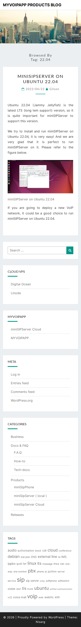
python (52, 571)
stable (11, 588)
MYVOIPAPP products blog (32, 5)
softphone (51, 580)
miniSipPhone (24, 487)
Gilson (54, 89)
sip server (32, 580)
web (41, 597)
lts (39, 563)
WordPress (56, 617)
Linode (16, 293)
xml (57, 597)
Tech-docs (22, 470)
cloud (53, 550)
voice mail (19, 597)
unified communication (61, 589)
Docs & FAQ (19, 445)
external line (47, 556)
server (61, 571)
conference (65, 550)
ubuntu (41, 588)
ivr (25, 564)
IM (59, 557)
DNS (34, 556)
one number (20, 571)
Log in (15, 374)
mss (56, 564)
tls (24, 588)
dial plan (25, 556)
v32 (10, 597)
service (12, 580)
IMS (63, 557)
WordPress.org (22, 400)
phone (40, 571)
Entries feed (20, 383)
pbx (32, 571)
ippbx (12, 564)
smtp (42, 581)
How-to (19, 461)
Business (17, 437)
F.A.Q (18, 452)
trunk (30, 588)
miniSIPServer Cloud (26, 329)
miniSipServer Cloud (29, 504)
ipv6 (19, 563)
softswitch (63, 580)
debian (14, 556)
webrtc (49, 597)
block (38, 550)
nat (62, 563)
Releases (17, 515)
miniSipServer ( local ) (30, 496)
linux (32, 563)
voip (32, 596)
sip (21, 579)
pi (46, 571)
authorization (25, 550)
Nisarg (40, 621)
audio (12, 550)
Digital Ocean (21, 284)
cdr (44, 550)
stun (18, 588)
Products (17, 480)
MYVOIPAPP (20, 338)
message (47, 563)
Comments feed (23, 392)
